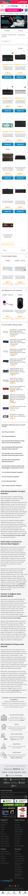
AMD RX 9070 (18, 834)
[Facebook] (10, 886)
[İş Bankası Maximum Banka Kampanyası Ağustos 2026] (14, 10)
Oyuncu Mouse (4, 841)
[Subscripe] (26, 796)
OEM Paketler (4, 822)
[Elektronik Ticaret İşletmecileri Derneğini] (22, 783)
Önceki (5, 250)
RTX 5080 (17, 841)
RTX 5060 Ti (18, 827)
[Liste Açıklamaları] (25, 256)
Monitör (3, 827)
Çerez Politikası (19, 871)
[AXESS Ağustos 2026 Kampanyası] (14, 22)
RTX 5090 (17, 843)
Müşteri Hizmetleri (5, 854)
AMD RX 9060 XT (19, 829)
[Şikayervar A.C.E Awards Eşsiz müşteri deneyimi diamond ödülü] (8, 812)
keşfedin (22, 720)
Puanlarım (3, 858)
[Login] (2, 6)
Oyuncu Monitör (5, 843)
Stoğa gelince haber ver (7, 244)
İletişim (17, 851)
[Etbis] (22, 812)
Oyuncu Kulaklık (5, 839)
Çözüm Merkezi (5, 851)
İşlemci (2, 832)
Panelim (3, 856)
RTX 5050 (17, 822)
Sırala (21, 31)
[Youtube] (15, 886)
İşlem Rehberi (18, 869)
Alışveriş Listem (5, 863)
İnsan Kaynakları (19, 856)
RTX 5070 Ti (18, 839)
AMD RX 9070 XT (19, 832)
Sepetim (3, 861)
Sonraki (23, 250)
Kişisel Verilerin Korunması (19, 863)
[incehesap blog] (7, 873)
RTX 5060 (17, 825)
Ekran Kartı (3, 834)
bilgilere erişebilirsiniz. (16, 758)
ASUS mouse (16, 690)
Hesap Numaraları (19, 861)
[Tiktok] (18, 886)
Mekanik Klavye (5, 836)
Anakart (3, 829)
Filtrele (8, 31)
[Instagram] (12, 886)
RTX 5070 (17, 836)
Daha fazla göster (5, 845)
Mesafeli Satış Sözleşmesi (18, 874)
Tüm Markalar (18, 867)
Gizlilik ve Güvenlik (19, 858)
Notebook (3, 825)
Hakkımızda (18, 854)
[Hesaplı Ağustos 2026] (14, 2)
